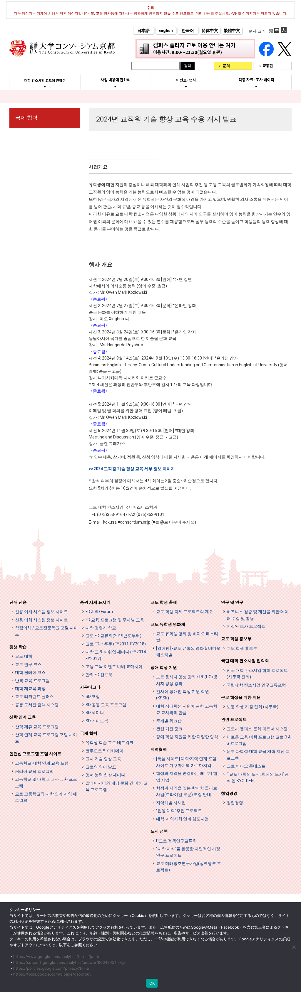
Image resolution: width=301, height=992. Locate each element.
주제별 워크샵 (169, 720)
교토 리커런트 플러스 (34, 696)
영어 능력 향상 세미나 (105, 774)
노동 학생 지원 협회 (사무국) (252, 706)
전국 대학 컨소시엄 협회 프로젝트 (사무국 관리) (257, 673)
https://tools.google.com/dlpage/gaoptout (52, 974)
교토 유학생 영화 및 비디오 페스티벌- (187, 636)
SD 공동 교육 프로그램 (106, 704)
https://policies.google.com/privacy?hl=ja (51, 968)
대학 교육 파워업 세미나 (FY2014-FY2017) (116, 655)
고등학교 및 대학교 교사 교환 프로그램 (46, 782)
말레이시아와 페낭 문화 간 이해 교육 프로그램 (117, 786)
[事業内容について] (115, 86)
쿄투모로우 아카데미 (104, 750)
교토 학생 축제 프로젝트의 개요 (184, 611)
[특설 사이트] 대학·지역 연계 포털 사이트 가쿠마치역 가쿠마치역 (186, 761)
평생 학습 (18, 647)
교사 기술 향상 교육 (103, 758)
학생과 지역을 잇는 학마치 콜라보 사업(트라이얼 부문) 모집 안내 (186, 791)
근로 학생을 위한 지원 (241, 697)
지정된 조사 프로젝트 (246, 626)
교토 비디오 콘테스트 (246, 766)
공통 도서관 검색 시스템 (37, 704)
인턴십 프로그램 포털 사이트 (35, 753)
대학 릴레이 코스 (30, 672)
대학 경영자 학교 (101, 627)
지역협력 (158, 749)
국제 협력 (26, 117)
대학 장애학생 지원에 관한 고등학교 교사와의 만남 (186, 709)
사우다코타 (90, 687)
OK (152, 983)
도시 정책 (159, 831)
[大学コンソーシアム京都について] (44, 86)
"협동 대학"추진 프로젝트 (179, 810)
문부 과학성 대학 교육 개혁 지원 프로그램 (258, 754)
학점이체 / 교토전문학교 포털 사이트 (46, 631)
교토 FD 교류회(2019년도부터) (113, 635)
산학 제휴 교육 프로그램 (37, 726)
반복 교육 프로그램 (32, 680)
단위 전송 (18, 602)
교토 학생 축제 (163, 602)
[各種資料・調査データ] (256, 86)
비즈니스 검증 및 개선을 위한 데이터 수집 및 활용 (258, 614)
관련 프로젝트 (234, 719)
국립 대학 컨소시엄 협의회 (245, 660)
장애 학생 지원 (163, 667)
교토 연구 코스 (28, 664)
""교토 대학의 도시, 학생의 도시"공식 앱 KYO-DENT (258, 777)
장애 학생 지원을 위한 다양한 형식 (187, 736)
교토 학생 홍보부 (236, 638)
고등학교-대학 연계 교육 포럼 (41, 763)
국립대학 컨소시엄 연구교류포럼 (256, 685)
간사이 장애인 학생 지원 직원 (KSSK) (182, 694)
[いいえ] (294, 947)
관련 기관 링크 (169, 728)
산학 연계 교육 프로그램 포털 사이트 (46, 737)
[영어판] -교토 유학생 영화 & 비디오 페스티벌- (188, 651)
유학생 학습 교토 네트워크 (109, 742)
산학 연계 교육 (22, 717)
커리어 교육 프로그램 (34, 771)
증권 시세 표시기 (95, 602)
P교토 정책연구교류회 (176, 841)
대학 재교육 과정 (30, 688)
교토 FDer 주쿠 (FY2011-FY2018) (116, 644)
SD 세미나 (95, 712)
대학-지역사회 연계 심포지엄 (182, 818)
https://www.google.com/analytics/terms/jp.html (57, 956)
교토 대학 (23, 656)
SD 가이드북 (97, 720)
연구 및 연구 (232, 602)
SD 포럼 (93, 696)
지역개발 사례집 (171, 802)
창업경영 (229, 793)
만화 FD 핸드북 (99, 674)
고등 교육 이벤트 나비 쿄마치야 (114, 666)
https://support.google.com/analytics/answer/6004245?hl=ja (69, 962)
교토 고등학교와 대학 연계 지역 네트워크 (46, 797)
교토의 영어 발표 (101, 767)
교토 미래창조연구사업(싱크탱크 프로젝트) (188, 866)
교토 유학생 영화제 (167, 624)
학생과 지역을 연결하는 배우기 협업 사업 (186, 776)
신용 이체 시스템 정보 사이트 (41, 611)
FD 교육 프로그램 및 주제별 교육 (115, 620)
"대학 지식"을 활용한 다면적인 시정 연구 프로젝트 (188, 852)
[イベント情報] (185, 86)
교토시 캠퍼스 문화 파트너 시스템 (257, 728)
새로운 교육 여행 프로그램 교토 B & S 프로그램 (259, 740)
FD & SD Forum (99, 611)
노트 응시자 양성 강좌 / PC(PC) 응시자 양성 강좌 (187, 680)
